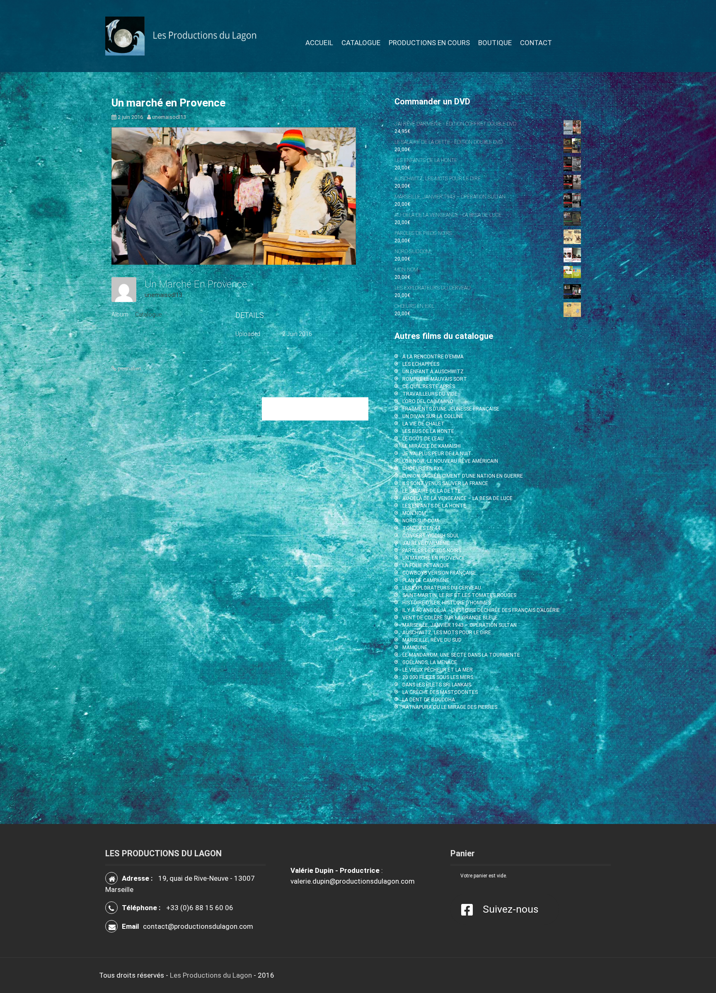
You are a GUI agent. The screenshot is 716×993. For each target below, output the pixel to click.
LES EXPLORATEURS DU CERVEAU (441, 588)
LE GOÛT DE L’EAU (423, 439)
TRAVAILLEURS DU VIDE (429, 394)
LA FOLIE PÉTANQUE (426, 565)
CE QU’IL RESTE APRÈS (428, 386)
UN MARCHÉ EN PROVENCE (433, 558)
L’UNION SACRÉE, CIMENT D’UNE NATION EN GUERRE (462, 476)
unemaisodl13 (169, 117)
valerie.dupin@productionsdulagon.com (352, 881)
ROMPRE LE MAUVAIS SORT (434, 379)
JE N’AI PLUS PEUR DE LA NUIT (437, 454)
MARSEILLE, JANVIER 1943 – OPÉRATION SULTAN (459, 625)
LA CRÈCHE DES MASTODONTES (440, 692)
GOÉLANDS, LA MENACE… (431, 662)
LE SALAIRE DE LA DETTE (431, 491)
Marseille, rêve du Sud (315, 408)
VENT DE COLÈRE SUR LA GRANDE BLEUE (450, 618)
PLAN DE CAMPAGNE (425, 580)
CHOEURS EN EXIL (423, 468)
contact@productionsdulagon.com (198, 926)
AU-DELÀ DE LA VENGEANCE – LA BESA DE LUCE (457, 498)
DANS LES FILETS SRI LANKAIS (436, 685)
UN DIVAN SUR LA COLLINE (432, 416)
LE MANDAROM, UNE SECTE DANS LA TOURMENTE (461, 655)
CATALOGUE (360, 43)
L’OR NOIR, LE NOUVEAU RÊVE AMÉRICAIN (450, 461)
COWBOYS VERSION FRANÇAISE (439, 573)
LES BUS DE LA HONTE (428, 431)
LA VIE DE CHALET (423, 424)
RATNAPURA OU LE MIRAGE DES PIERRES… (451, 707)
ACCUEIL (319, 43)
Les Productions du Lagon (211, 975)
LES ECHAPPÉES (420, 364)
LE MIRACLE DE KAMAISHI (431, 446)
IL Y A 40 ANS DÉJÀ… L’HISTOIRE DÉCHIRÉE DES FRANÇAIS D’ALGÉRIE (481, 610)
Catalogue (148, 314)
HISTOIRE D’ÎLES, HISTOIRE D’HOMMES (446, 603)
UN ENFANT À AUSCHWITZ (433, 371)
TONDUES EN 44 (421, 528)
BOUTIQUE (495, 43)
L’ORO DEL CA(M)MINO (427, 401)
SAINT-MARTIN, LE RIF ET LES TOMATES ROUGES (459, 595)
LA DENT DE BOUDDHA (428, 700)
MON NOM (414, 513)
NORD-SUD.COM (420, 521)
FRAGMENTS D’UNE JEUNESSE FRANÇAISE (450, 409)
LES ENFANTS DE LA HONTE (434, 506)
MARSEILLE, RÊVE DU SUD (432, 640)
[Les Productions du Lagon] (185, 35)
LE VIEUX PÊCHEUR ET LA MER (437, 670)
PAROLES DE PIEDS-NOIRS (431, 550)
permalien (128, 368)
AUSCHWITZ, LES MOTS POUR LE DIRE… (448, 632)
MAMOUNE (414, 647)
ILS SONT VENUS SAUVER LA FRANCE (445, 483)
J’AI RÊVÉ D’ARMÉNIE (426, 543)
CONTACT (536, 43)
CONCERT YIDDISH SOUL (430, 536)
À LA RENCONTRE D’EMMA (433, 357)
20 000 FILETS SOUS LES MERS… (439, 677)
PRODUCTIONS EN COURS (429, 43)
